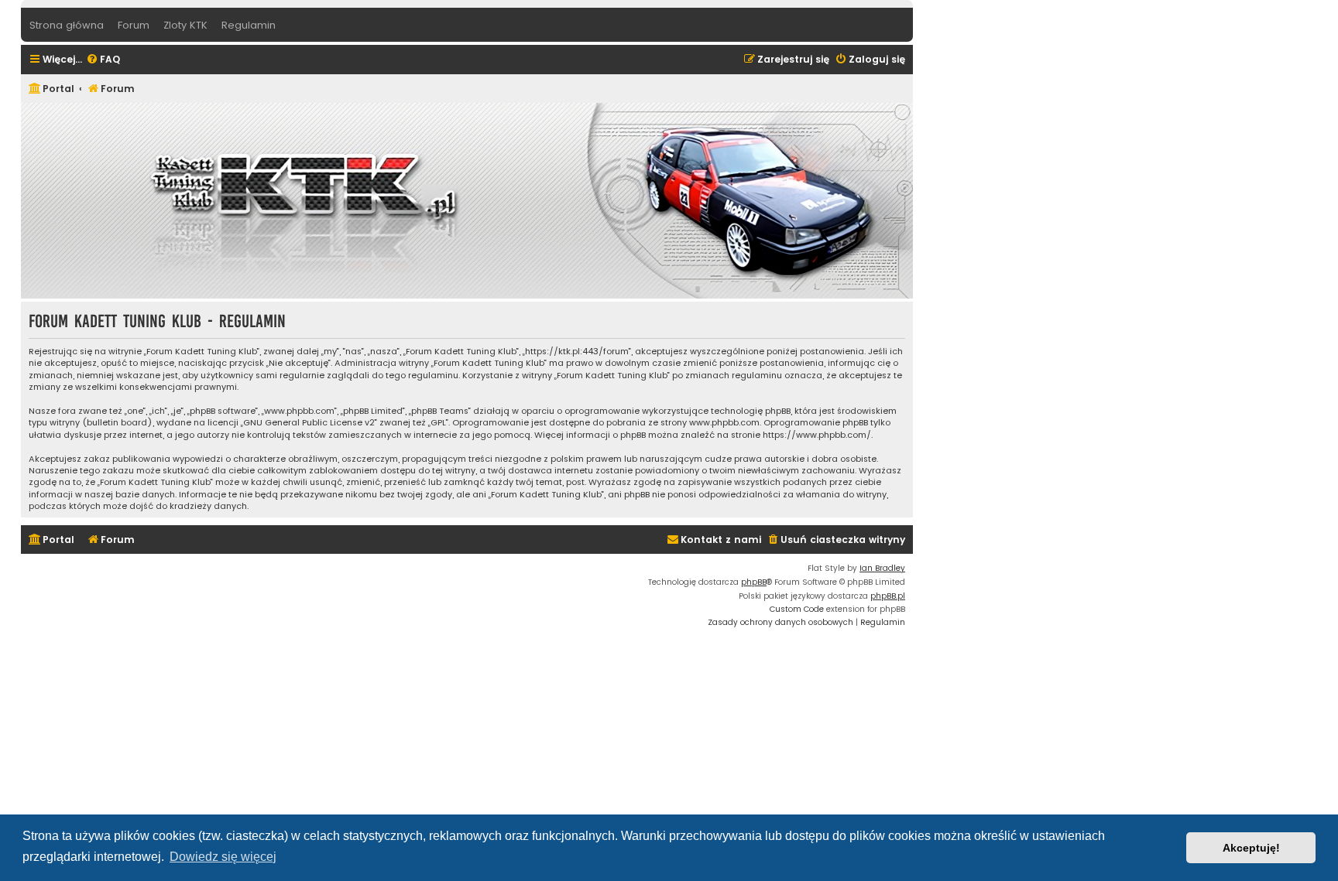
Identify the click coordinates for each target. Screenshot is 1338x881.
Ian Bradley (882, 568)
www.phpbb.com (724, 423)
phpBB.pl (887, 596)
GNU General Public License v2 (309, 423)
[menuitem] (103, 60)
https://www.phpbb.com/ (817, 435)
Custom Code (797, 609)
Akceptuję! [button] (1251, 848)
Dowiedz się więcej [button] (223, 856)
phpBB (754, 582)
